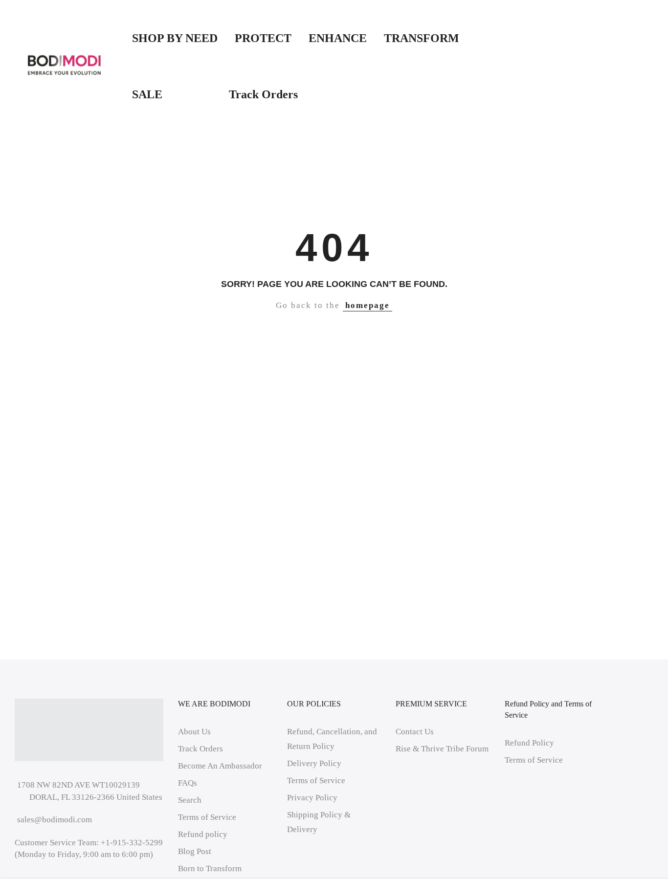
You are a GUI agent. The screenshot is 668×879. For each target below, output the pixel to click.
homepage (367, 305)
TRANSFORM (421, 38)
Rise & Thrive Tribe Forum (442, 748)
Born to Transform (210, 868)
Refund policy (202, 834)
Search (189, 800)
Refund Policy (529, 742)
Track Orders (263, 94)
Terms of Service (207, 817)
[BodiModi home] (64, 65)
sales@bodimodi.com (54, 819)
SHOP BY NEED (175, 38)
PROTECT (263, 38)
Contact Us (415, 731)
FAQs (187, 783)
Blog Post (194, 851)
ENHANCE (338, 38)
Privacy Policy (312, 797)
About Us (194, 731)
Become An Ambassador (220, 765)
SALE (172, 94)
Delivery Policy (314, 763)
